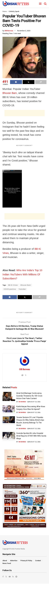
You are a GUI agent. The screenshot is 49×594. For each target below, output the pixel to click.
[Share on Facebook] (16, 82)
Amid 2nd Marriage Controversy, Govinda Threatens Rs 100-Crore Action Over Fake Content (29, 396)
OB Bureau (9, 31)
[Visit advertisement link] (24, 464)
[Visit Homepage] (16, 3)
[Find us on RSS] (13, 576)
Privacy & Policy (26, 560)
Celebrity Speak (14, 11)
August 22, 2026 (34, 442)
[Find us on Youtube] (10, 576)
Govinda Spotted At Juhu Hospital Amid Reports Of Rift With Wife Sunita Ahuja (31, 436)
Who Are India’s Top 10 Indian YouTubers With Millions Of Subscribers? (22, 274)
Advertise (13, 560)
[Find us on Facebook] (3, 576)
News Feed (7, 563)
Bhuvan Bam (10, 93)
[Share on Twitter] (29, 82)
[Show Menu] (40, 4)
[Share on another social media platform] (40, 82)
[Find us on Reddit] (16, 576)
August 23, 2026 (34, 402)
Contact (38, 560)
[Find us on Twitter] (6, 576)
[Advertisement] (24, 113)
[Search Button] (45, 4)
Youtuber (22, 289)
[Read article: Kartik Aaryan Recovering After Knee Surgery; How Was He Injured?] (9, 409)
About (5, 560)
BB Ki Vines (13, 285)
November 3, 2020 (23, 31)
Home (5, 11)
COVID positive (10, 289)
